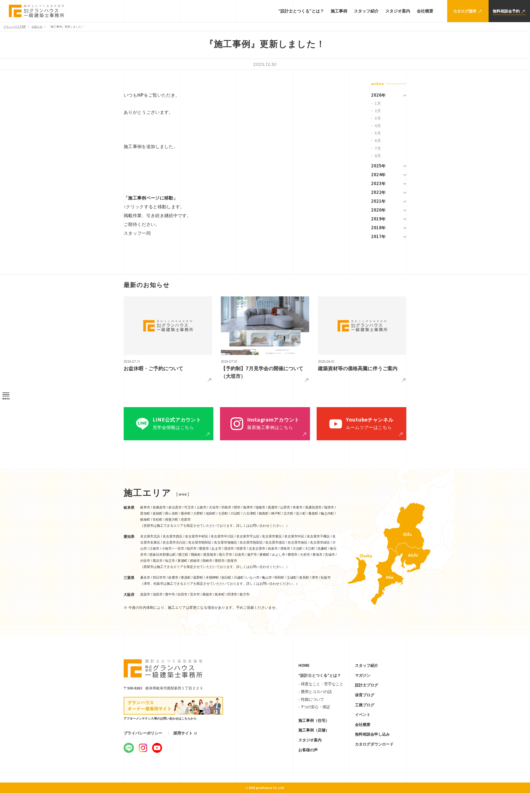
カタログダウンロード (374, 744)
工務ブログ (364, 705)
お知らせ (37, 26)
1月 (378, 103)
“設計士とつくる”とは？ (319, 675)
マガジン (362, 675)
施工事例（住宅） (313, 720)
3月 (378, 118)
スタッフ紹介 (366, 665)
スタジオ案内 (310, 740)
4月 (378, 125)
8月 (378, 156)
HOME (303, 665)
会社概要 (362, 724)
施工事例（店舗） (313, 730)
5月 (378, 133)
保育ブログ (364, 695)
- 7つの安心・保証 (314, 707)
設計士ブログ (366, 685)
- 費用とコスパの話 (315, 691)
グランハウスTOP (14, 26)
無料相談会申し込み (372, 734)
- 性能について (311, 699)
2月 (378, 111)
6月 (378, 140)
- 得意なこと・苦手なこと (320, 684)
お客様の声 (308, 750)
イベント (362, 714)
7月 (378, 148)
